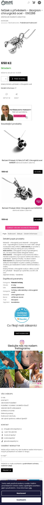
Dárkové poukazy (7, 413)
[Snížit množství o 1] (8, 80)
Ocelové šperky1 (10, 435)
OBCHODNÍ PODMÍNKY (8, 403)
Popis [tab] (4, 234)
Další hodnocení (22, 333)
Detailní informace (7, 88)
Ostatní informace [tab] (30, 234)
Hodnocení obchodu (8, 416)
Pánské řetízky (17, 283)
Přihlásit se (7, 470)
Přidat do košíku (19, 79)
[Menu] (39, 3)
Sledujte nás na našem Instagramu (22, 347)
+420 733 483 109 (10, 432)
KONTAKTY (4, 400)
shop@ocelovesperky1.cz (13, 429)
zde (30, 488)
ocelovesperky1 (9, 438)
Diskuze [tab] (19, 234)
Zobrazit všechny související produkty (22, 228)
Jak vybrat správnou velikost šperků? (14, 419)
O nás (3, 398)
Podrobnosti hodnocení (28, 23)
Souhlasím (21, 500)
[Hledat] (29, 3)
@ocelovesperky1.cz (11, 441)
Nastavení (21, 493)
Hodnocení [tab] (12, 234)
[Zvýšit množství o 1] (8, 77)
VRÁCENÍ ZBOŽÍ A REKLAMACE (11, 408)
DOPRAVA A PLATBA (7, 411)
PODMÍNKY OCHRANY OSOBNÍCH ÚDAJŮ (14, 405)
